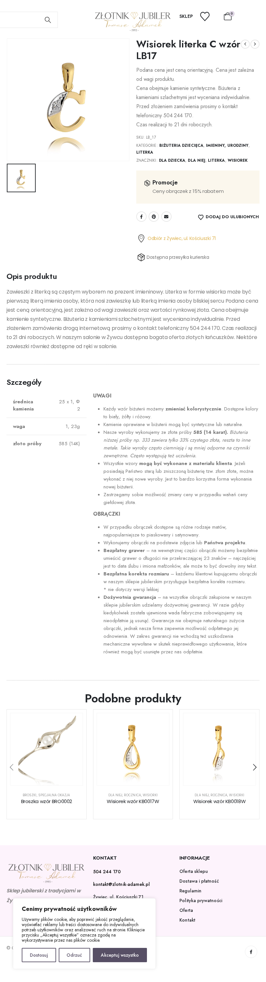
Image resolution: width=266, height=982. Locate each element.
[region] (84, 933)
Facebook (141, 216)
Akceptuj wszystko (120, 955)
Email (166, 216)
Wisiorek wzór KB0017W (133, 801)
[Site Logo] (133, 22)
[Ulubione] (209, 16)
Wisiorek (238, 160)
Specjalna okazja (54, 795)
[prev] (245, 44)
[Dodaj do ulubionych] (73, 723)
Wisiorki (150, 795)
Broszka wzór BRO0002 (46, 801)
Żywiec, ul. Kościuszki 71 (118, 897)
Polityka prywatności (200, 900)
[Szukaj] (48, 20)
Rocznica (132, 795)
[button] (11, 767)
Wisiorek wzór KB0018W (219, 801)
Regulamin (190, 891)
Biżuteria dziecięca (181, 145)
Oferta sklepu (193, 871)
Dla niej (196, 160)
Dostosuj (39, 955)
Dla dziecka (172, 160)
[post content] (46, 749)
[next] (255, 44)
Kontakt (187, 920)
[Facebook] (251, 952)
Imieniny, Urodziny (227, 145)
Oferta (186, 910)
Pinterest (154, 216)
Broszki (29, 795)
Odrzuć (74, 955)
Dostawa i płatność (199, 881)
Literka (144, 152)
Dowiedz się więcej (51, 778)
